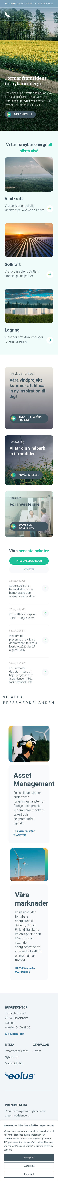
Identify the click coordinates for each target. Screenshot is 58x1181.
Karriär (37, 1051)
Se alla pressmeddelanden (29, 700)
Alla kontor (14, 1034)
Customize (29, 1166)
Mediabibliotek (14, 1063)
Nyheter (29, 569)
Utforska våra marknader (25, 970)
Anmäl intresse (29, 474)
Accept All (29, 1157)
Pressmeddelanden (29, 560)
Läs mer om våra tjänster (24, 833)
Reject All (29, 1174)
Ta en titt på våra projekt (30, 418)
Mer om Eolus (23, 114)
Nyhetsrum (11, 1057)
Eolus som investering (26, 526)
